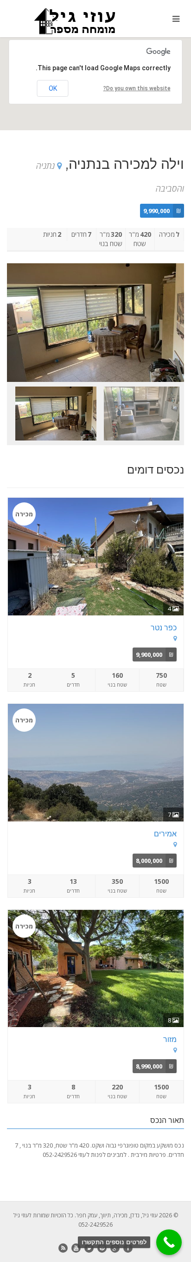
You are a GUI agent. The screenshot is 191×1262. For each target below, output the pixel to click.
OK (53, 88)
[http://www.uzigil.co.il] (64, 21)
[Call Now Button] (169, 1242)
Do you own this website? (137, 88)
